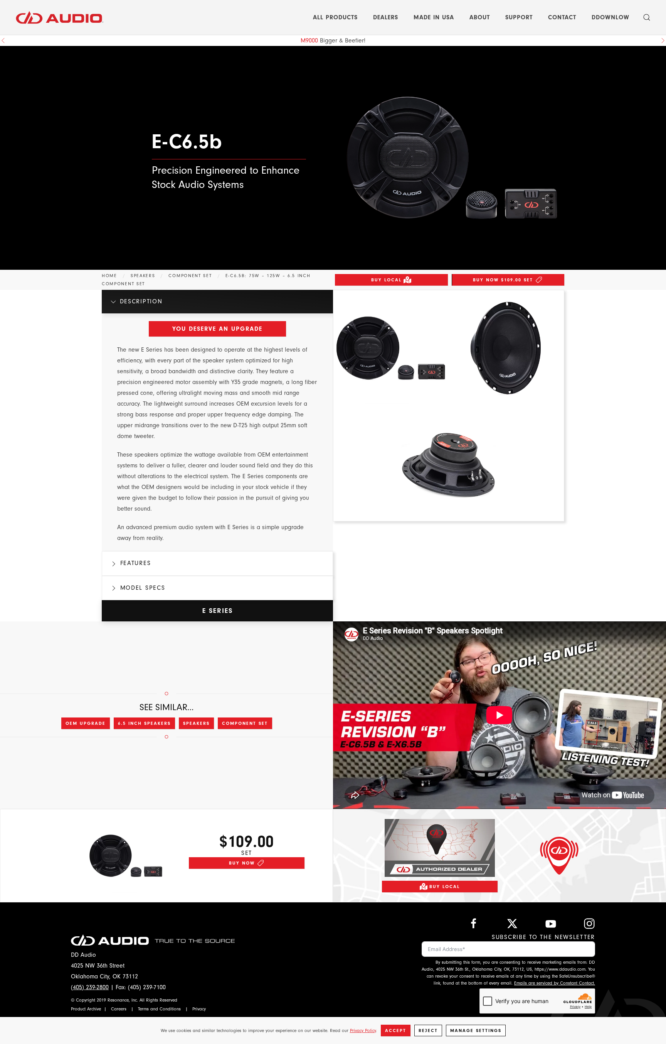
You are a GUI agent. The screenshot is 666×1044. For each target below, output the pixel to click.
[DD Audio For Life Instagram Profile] (589, 923)
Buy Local (386, 280)
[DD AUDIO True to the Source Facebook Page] (473, 923)
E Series (217, 611)
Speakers (196, 723)
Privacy (199, 1009)
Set (246, 852)
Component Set (245, 723)
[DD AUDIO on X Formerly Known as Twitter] (512, 923)
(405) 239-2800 (90, 987)
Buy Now (242, 863)
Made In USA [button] (434, 17)
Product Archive (86, 1009)
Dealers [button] (385, 17)
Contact (562, 17)
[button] (647, 17)
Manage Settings (475, 1030)
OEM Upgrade (86, 723)
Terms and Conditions (159, 1009)
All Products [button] (335, 17)
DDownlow (610, 17)
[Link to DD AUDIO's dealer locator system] (440, 847)
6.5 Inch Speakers (144, 723)
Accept (395, 1030)
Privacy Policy (363, 1030)
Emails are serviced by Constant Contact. (554, 983)
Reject (428, 1030)
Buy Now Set (503, 280)
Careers (118, 1009)
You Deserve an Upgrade (217, 328)
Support (519, 17)
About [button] (479, 17)
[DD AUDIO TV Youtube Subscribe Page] (551, 923)
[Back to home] (59, 17)
